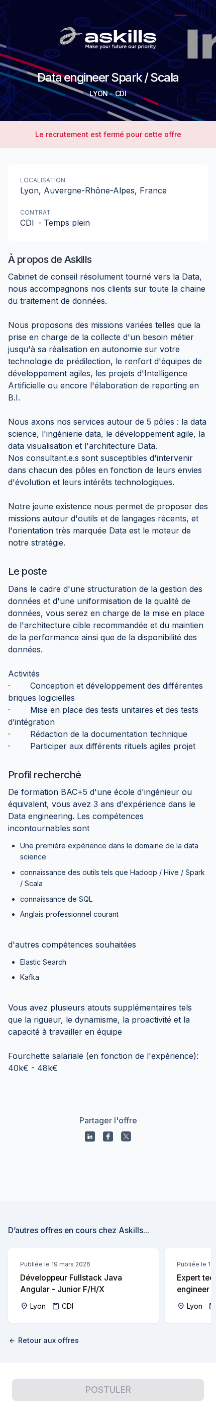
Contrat (35, 212)
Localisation (42, 180)
